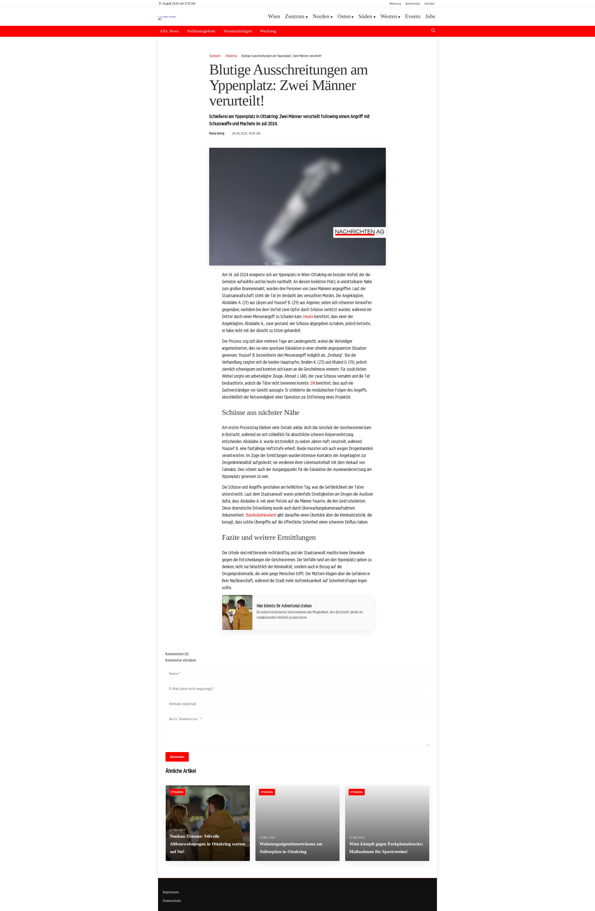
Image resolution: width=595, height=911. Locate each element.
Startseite (215, 56)
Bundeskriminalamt (261, 515)
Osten (343, 16)
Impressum (171, 892)
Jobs (430, 16)
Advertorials (412, 3)
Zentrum (294, 16)
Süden (365, 16)
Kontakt (430, 3)
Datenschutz (172, 901)
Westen (388, 16)
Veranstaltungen (237, 31)
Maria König (216, 133)
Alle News (169, 31)
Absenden (177, 757)
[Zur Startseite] (167, 16)
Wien (274, 16)
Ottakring (231, 56)
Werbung (395, 3)
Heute (308, 316)
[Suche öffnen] (433, 31)
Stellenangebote (201, 31)
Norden (321, 16)
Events (412, 16)
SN (312, 383)
